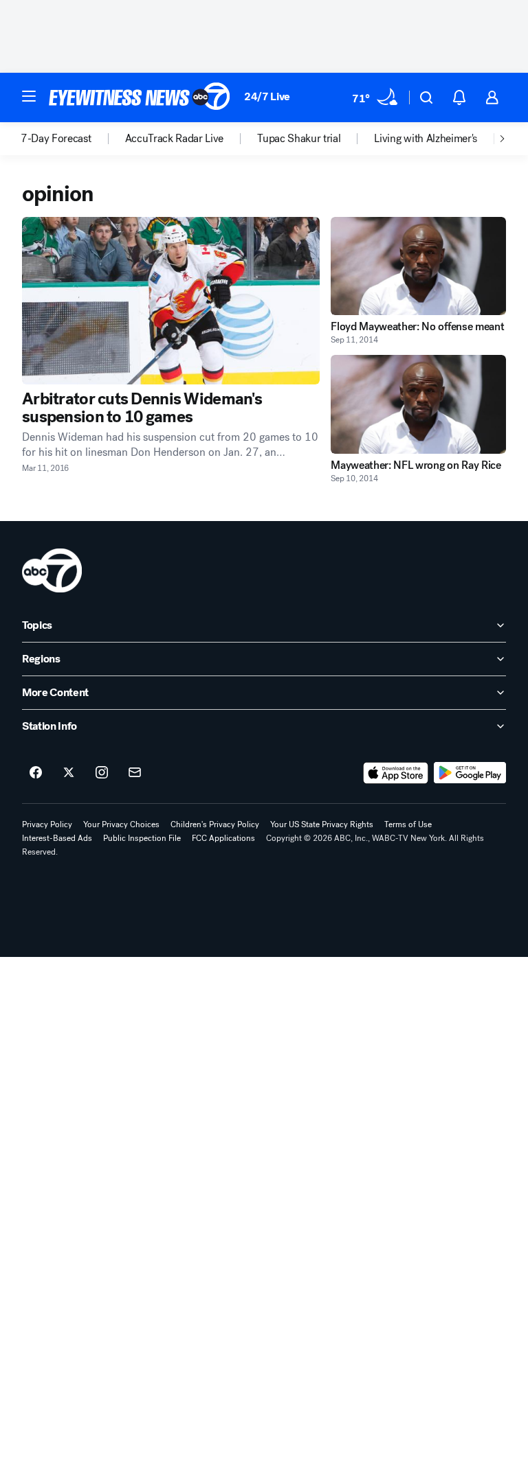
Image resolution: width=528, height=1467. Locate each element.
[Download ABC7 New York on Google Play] (470, 773)
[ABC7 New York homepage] (139, 97)
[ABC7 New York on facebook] (36, 773)
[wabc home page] (52, 570)
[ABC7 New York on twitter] (68, 773)
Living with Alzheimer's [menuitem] (425, 138)
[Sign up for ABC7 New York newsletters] (134, 773)
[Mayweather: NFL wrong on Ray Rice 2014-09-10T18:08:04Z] (418, 404)
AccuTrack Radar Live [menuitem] (174, 138)
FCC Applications (223, 838)
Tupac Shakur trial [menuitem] (298, 138)
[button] (28, 96)
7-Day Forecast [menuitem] (56, 138)
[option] (73, 138)
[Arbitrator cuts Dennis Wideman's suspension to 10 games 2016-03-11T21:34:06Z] (171, 300)
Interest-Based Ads (57, 838)
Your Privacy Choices (121, 824)
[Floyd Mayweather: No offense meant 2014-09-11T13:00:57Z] (418, 266)
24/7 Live (267, 96)
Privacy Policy (47, 824)
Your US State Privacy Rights (321, 824)
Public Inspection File (142, 838)
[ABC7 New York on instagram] (102, 773)
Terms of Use (408, 824)
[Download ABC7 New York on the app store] (396, 773)
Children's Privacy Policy (214, 824)
